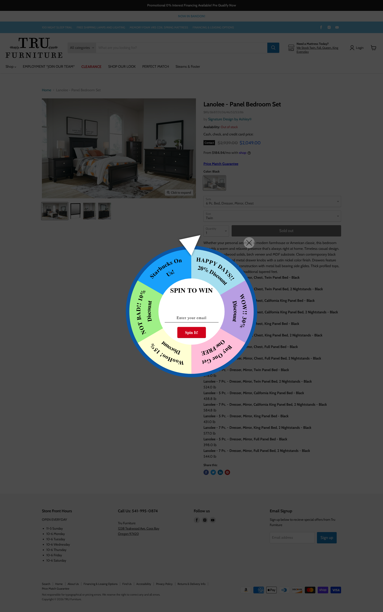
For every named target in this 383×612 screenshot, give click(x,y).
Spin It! (191, 332)
